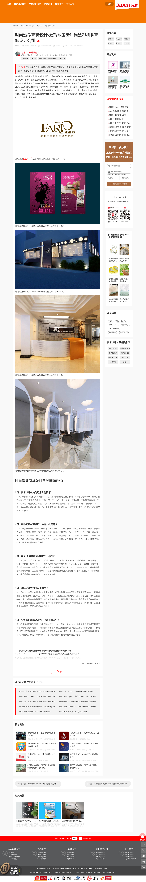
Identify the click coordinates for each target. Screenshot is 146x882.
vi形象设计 (70, 859)
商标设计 (27, 159)
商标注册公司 (35, 4)
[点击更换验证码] (125, 178)
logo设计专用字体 (130, 859)
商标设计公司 (20, 4)
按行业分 (39, 26)
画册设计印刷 (100, 859)
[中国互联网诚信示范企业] (41, 878)
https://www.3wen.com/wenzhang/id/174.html (32, 654)
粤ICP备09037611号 (109, 872)
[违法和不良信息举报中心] (53, 878)
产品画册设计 (100, 857)
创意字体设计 (129, 853)
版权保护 (59, 4)
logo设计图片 (12, 855)
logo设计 (11, 853)
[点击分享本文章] (143, 867)
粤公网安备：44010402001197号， (42, 872)
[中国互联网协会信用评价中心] (92, 878)
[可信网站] (105, 878)
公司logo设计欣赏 (14, 857)
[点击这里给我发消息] (143, 856)
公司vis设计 (70, 855)
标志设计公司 (41, 853)
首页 (9, 4)
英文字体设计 (129, 855)
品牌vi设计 (70, 853)
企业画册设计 (100, 855)
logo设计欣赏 (41, 859)
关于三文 (70, 4)
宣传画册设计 (100, 853)
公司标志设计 (41, 857)
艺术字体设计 (129, 857)
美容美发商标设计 (50, 26)
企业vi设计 (70, 857)
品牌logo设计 (41, 855)
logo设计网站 (12, 859)
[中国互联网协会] (79, 878)
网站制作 (48, 4)
